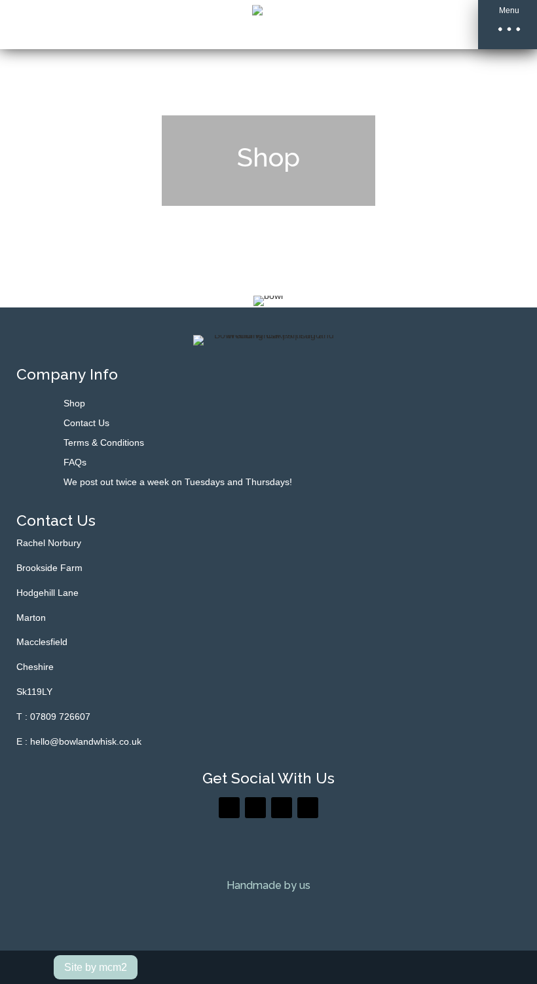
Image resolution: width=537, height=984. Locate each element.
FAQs (75, 462)
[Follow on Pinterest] (281, 807)
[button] (507, 24)
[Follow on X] (255, 807)
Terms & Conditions (104, 443)
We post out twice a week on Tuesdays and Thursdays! (178, 482)
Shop (74, 403)
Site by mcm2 (95, 967)
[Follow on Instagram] (307, 807)
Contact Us (86, 423)
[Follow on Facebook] (229, 807)
